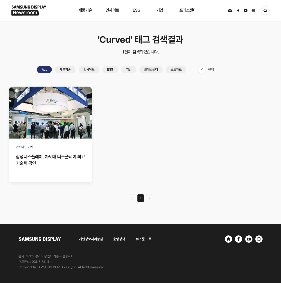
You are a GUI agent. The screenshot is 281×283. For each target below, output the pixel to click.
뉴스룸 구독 (143, 239)
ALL (44, 69)
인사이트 (88, 69)
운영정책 (119, 239)
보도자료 (176, 69)
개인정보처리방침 (91, 239)
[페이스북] (238, 239)
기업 (128, 69)
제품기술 (65, 69)
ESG (110, 69)
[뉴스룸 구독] (230, 10)
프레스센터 (151, 69)
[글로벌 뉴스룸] (259, 239)
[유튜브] (248, 239)
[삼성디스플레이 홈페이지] (228, 239)
